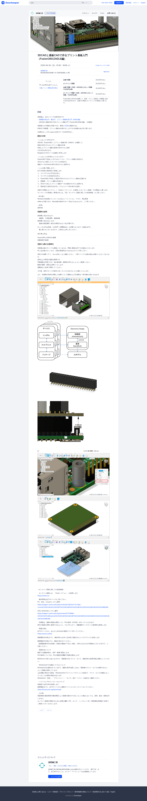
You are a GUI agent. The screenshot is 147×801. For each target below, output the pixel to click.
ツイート (49, 710)
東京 (55, 765)
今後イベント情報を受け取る (48, 88)
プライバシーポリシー (66, 792)
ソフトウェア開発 (62, 765)
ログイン (136, 3)
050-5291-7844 (107, 3)
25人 (50, 765)
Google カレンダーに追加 (103, 65)
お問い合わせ (111, 13)
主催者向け (119, 3)
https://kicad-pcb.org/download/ (49, 689)
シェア (41, 710)
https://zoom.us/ (43, 596)
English (143, 3)
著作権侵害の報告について (82, 792)
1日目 (66, 126)
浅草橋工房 (39, 13)
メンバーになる (50, 13)
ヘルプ (49, 792)
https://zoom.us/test (45, 634)
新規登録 (128, 3)
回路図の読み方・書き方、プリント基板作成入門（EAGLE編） (60, 119)
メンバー (94, 13)
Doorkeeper (78, 795)
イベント (85, 13)
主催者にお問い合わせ (39, 792)
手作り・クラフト (72, 765)
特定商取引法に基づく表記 (100, 792)
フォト (102, 13)
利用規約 (55, 792)
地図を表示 (107, 71)
